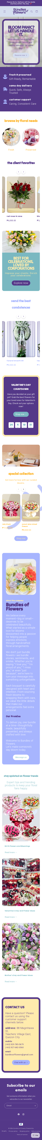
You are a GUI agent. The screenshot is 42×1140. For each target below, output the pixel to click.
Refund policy (36, 1131)
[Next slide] (37, 137)
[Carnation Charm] (21, 194)
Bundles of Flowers (19, 1128)
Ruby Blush (6, 524)
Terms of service (22, 1134)
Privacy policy (13, 1131)
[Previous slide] (5, 137)
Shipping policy (24, 1131)
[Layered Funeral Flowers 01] (21, 339)
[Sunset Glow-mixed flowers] (31, 507)
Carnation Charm (14, 216)
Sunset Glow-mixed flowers (29, 525)
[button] (4, 11)
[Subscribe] (35, 1105)
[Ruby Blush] (11, 507)
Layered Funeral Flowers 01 (19, 361)
